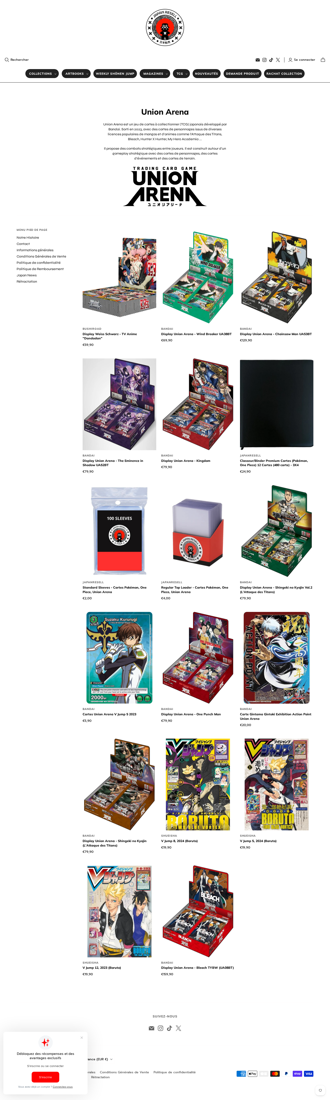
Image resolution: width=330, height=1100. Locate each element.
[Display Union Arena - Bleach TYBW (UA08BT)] (198, 911)
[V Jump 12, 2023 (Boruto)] (119, 911)
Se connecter (304, 60)
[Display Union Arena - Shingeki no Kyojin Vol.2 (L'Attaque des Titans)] (277, 531)
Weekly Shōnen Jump (115, 73)
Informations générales (35, 250)
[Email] (258, 60)
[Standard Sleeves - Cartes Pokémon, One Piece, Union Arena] (119, 531)
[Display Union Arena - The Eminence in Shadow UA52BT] (119, 404)
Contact (23, 244)
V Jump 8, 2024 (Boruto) (179, 841)
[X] (278, 60)
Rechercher (20, 60)
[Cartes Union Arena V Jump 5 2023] (119, 658)
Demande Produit (242, 73)
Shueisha (169, 835)
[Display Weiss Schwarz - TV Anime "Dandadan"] (119, 277)
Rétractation (27, 281)
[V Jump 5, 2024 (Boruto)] (277, 785)
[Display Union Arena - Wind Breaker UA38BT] (198, 277)
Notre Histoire (28, 238)
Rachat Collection (284, 73)
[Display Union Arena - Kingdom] (198, 404)
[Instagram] (264, 60)
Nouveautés (206, 73)
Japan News (27, 275)
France (96, 1059)
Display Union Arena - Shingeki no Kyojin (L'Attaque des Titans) (115, 843)
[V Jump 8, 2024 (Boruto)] (198, 785)
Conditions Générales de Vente (41, 256)
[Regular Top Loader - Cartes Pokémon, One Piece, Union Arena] (198, 531)
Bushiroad (92, 328)
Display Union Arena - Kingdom (185, 461)
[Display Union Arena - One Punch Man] (198, 658)
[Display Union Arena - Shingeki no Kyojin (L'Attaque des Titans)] (119, 785)
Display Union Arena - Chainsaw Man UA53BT (276, 334)
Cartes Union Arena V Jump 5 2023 (109, 714)
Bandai (167, 328)
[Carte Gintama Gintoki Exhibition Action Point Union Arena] (277, 658)
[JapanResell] (165, 27)
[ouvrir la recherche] (7, 60)
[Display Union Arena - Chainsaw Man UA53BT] (277, 277)
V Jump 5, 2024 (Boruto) (258, 841)
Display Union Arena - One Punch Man (191, 714)
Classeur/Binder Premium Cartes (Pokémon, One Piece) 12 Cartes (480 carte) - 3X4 (274, 463)
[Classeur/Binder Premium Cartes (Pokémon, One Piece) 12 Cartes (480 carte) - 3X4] (277, 404)
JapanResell (250, 455)
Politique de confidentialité (39, 263)
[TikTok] (271, 60)
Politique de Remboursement (40, 269)
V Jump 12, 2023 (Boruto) (102, 968)
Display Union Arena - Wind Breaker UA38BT (196, 334)
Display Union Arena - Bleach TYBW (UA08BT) (197, 968)
